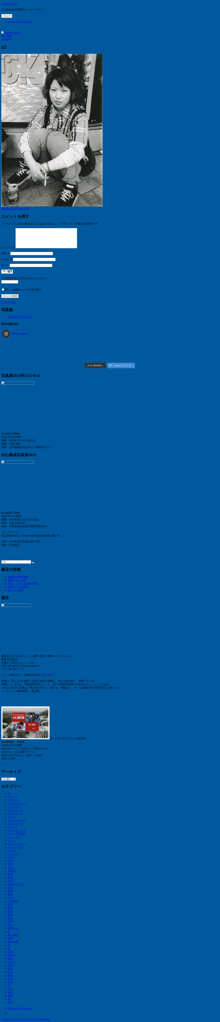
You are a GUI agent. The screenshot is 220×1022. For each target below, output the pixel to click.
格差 (10, 938)
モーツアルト (15, 847)
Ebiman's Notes (9, 4)
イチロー (13, 800)
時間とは (13, 928)
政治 (10, 918)
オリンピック (15, 810)
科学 (10, 975)
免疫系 (11, 870)
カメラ (11, 816)
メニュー (7, 16)
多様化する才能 (17, 580)
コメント (8, 247)
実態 (10, 891)
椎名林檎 (13, 941)
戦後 (10, 914)
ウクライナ (14, 806)
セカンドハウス (17, 830)
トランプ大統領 (17, 833)
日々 (10, 924)
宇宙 (10, 887)
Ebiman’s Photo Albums (20, 21)
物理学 (11, 955)
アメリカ (13, 796)
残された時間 (15, 590)
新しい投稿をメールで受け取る (23, 289)
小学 (10, 897)
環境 (10, 958)
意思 (10, 904)
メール (6, 259)
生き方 (11, 962)
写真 (10, 874)
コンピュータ (15, 823)
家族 (10, 894)
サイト (5, 265)
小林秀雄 (13, 901)
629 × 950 (24, 208)
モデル (11, 850)
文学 (10, 921)
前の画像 (6, 35)
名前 (5, 253)
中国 (10, 860)
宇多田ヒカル (15, 884)
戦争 (10, 911)
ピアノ (11, 840)
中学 (10, 864)
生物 (10, 965)
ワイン (11, 857)
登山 (10, 968)
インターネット (17, 803)
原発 (10, 877)
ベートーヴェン (17, 843)
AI (9, 793)
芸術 (10, 982)
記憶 (10, 989)
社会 (10, 972)
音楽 (10, 995)
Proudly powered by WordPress (34, 1019)
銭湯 (10, 992)
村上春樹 (13, 935)
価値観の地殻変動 (18, 576)
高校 (10, 1002)
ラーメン (13, 854)
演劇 (10, 951)
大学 (10, 881)
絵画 (10, 978)
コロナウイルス (17, 820)
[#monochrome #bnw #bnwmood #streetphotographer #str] (29, 342)
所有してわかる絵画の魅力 (23, 583)
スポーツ (13, 827)
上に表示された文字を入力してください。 (25, 278)
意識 (10, 908)
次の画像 (6, 39)
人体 (10, 867)
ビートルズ (14, 837)
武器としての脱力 (18, 586)
